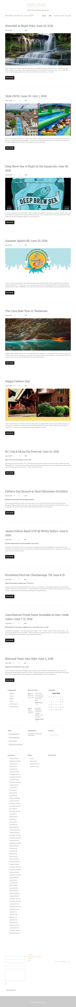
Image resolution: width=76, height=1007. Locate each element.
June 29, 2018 (8, 30)
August (12, 785)
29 (58, 709)
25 (49, 709)
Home (44, 15)
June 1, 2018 (8, 663)
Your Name (8, 961)
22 (58, 707)
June (56, 693)
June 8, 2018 (8, 539)
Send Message (11, 990)
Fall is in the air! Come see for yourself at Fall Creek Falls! (39, 697)
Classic (11, 696)
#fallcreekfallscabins (14, 737)
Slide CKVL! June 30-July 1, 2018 (25, 96)
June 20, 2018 (8, 315)
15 (58, 704)
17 (62, 704)
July (12, 787)
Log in (31, 758)
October (13, 758)
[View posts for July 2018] (63, 693)
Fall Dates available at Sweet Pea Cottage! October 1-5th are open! (39, 712)
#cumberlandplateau (14, 734)
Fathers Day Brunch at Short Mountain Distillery (36, 491)
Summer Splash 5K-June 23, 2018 (26, 240)
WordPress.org (34, 766)
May (12, 766)
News (11, 701)
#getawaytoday (13, 741)
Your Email (8, 955)
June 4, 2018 (8, 623)
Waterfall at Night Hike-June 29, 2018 (29, 26)
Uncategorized (13, 706)
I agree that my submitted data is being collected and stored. (16, 983)
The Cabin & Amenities (34, 957)
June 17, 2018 (8, 385)
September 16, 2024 (39, 719)
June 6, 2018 (8, 579)
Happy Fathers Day (17, 381)
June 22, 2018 (8, 245)
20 (53, 707)
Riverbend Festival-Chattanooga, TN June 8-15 (35, 575)
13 (53, 704)
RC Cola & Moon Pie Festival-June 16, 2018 (32, 451)
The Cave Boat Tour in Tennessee (26, 311)
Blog (29, 960)
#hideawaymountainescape (16, 744)
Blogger (11, 693)
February (13, 798)
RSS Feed (52, 755)
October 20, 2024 (38, 702)
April (12, 769)
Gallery (11, 698)
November (14, 777)
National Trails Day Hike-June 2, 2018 (29, 658)
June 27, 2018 (8, 100)
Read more (9, 77)
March (12, 816)
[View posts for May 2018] (49, 693)
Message (8, 968)
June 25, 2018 (8, 175)
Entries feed (33, 761)
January (13, 772)
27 (53, 709)
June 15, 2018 (8, 456)
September (14, 761)
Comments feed (34, 764)
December (14, 774)
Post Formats (13, 704)
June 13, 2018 (8, 495)
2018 (50, 15)
